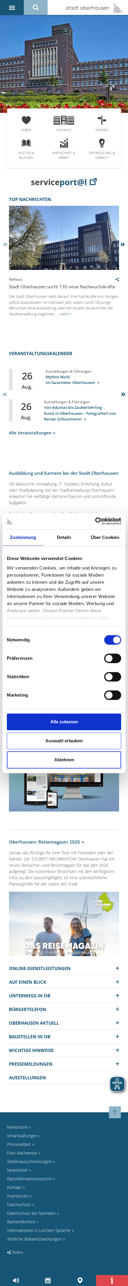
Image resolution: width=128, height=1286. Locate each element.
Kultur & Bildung (26, 155)
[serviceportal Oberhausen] (64, 182)
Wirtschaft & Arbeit (63, 155)
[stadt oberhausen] (116, 7)
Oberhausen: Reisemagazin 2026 (44, 842)
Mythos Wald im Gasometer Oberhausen (71, 379)
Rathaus (64, 130)
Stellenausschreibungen (29, 1161)
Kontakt (14, 1187)
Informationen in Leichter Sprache (39, 1230)
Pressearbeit (19, 1144)
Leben (26, 130)
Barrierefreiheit (21, 1222)
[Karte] (79, 1280)
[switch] (112, 658)
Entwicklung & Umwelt (102, 155)
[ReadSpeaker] (15, 1280)
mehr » (66, 314)
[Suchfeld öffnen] (36, 7)
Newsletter (17, 1170)
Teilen (17, 1252)
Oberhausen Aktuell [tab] (34, 1023)
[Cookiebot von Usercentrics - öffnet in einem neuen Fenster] (95, 521)
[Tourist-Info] (112, 1280)
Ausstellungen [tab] (27, 1078)
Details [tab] (64, 537)
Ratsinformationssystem (29, 1178)
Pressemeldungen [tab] (30, 1064)
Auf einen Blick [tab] (27, 982)
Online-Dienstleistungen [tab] (40, 968)
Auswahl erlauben (64, 740)
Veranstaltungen (22, 1135)
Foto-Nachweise (22, 1153)
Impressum (17, 1196)
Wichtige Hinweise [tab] (31, 1050)
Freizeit (102, 130)
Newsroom (17, 1127)
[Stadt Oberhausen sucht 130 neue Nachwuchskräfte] (64, 268)
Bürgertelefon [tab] (27, 1009)
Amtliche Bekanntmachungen (34, 1239)
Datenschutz (19, 1204)
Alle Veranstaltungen (30, 433)
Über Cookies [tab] (105, 537)
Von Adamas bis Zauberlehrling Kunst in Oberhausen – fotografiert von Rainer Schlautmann (80, 413)
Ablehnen (64, 759)
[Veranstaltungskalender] (48, 1280)
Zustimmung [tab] (23, 537)
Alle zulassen (64, 721)
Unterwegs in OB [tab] (29, 996)
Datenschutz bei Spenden (31, 1213)
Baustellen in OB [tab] (29, 1037)
